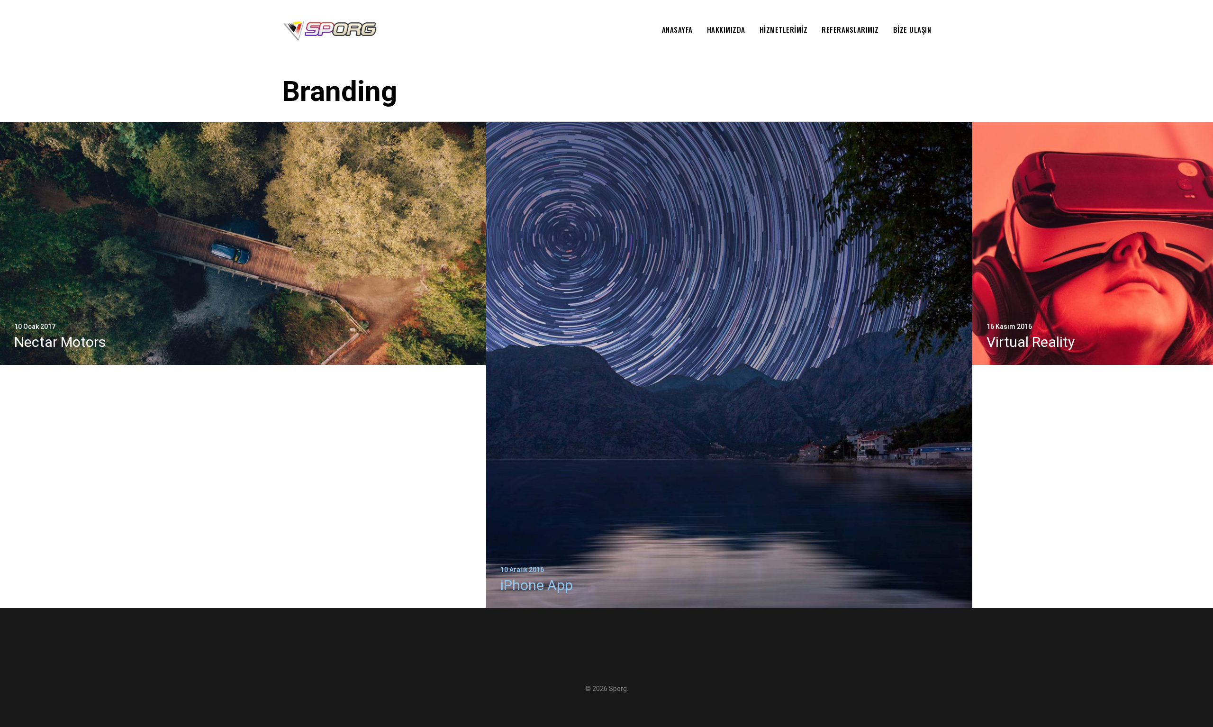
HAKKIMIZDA (726, 30)
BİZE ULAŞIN (912, 30)
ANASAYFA (677, 30)
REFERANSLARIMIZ (850, 30)
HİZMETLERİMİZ (784, 30)
